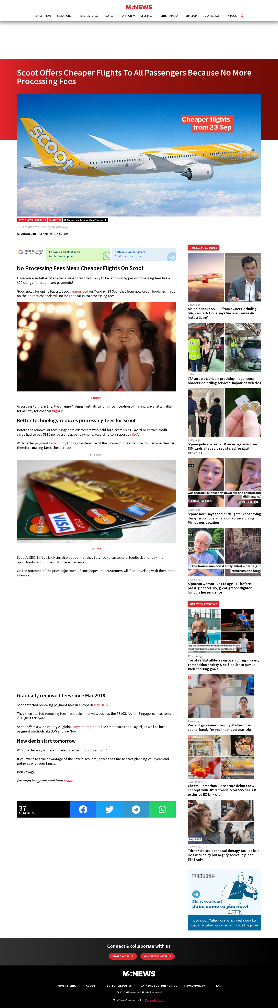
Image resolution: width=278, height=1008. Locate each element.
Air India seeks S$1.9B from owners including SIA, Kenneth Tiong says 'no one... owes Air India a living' (222, 313)
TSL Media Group (155, 1000)
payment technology (50, 443)
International (89, 15)
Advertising (67, 985)
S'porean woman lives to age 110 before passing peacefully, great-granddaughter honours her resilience (220, 588)
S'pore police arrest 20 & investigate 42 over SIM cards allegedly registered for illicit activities (222, 448)
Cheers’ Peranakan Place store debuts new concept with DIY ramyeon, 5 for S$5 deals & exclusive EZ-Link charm (222, 790)
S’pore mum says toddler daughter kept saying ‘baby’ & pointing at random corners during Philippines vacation (224, 518)
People (108, 15)
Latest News (43, 15)
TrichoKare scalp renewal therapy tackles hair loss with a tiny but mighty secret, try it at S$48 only (223, 855)
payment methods (86, 727)
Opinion (127, 15)
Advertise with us (157, 956)
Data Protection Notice (158, 985)
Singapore (64, 15)
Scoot (67, 780)
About (91, 985)
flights (57, 411)
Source (96, 398)
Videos (232, 15)
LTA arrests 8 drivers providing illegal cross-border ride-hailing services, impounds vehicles (224, 380)
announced (79, 291)
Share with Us (123, 956)
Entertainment (170, 15)
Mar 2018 (101, 705)
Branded (191, 15)
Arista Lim (28, 234)
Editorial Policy (119, 985)
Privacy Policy (194, 985)
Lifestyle (146, 15)
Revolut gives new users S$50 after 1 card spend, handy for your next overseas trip (220, 727)
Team (218, 985)
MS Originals (211, 15)
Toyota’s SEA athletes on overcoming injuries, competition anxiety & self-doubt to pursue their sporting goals (223, 664)
